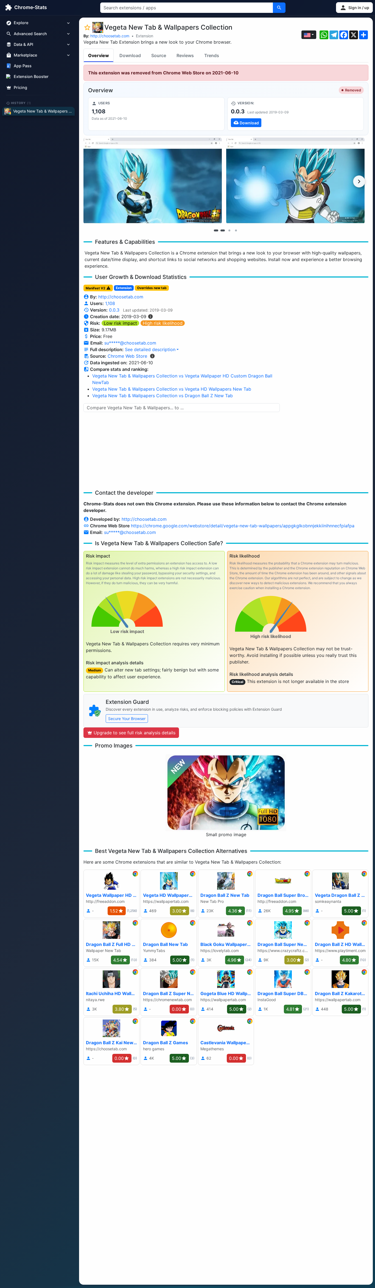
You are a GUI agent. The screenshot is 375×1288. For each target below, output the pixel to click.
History (21, 103)
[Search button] (279, 7)
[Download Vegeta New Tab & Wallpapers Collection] (295, 113)
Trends (211, 55)
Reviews (185, 55)
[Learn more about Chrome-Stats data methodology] (152, 356)
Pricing (20, 87)
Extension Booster (31, 76)
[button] (354, 7)
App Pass (23, 66)
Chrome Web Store (127, 356)
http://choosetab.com (109, 35)
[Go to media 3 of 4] (229, 230)
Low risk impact (120, 323)
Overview (98, 55)
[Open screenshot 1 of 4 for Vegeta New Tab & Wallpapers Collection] (152, 181)
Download (130, 55)
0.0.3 (114, 310)
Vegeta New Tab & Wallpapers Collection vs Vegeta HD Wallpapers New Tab (171, 389)
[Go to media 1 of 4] (216, 230)
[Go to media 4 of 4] (236, 230)
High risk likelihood (163, 323)
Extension (144, 35)
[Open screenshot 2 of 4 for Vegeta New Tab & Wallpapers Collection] (295, 181)
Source (158, 55)
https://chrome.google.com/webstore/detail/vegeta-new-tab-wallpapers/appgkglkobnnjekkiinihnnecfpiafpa (242, 525)
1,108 (110, 303)
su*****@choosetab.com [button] (130, 343)
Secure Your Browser (126, 718)
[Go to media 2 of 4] (222, 230)
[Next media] (359, 181)
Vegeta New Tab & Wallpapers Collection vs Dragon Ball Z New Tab (162, 395)
